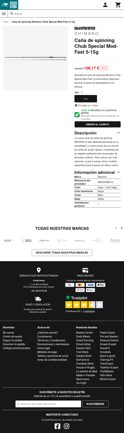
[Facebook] (57, 426)
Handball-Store (85, 363)
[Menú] (4, 14)
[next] (121, 228)
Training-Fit (106, 359)
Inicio (6, 21)
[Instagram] (66, 426)
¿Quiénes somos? (47, 332)
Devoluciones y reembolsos (53, 344)
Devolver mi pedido (14, 344)
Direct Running (84, 340)
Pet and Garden (109, 336)
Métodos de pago (47, 352)
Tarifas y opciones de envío (52, 356)
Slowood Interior (109, 340)
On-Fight (81, 383)
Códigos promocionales (16, 348)
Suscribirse (95, 404)
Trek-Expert (106, 363)
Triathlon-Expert (109, 367)
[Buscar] (12, 13)
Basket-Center (84, 332)
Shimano (86, 33)
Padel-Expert (107, 332)
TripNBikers (107, 371)
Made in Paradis (85, 375)
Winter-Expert (107, 379)
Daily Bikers (83, 336)
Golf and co (82, 359)
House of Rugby (85, 367)
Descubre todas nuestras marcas (62, 252)
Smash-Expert (108, 344)
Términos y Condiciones (51, 340)
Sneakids (105, 352)
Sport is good (107, 356)
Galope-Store (84, 356)
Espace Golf (83, 348)
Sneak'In (105, 348)
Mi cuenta (8, 332)
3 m (86, 98)
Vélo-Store (106, 375)
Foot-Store (82, 352)
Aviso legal (43, 348)
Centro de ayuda (12, 336)
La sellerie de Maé (86, 371)
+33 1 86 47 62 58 (39, 290)
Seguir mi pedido (12, 340)
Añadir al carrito (97, 124)
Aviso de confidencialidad (52, 359)
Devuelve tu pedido (37, 311)
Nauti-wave (82, 379)
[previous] (116, 228)
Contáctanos (39, 280)
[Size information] (82, 92)
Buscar (18, 14)
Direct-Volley (83, 344)
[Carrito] (118, 5)
